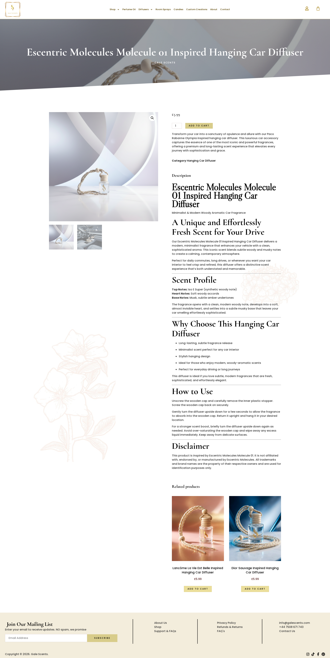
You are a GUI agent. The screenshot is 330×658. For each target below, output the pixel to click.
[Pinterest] (323, 654)
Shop (113, 9)
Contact (225, 9)
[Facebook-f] (318, 654)
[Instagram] (308, 654)
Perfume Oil (129, 9)
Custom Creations (196, 9)
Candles (178, 9)
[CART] (318, 8)
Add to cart (199, 125)
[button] (152, 118)
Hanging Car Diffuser (201, 161)
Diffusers (144, 9)
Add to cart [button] (198, 588)
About (213, 9)
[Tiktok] (313, 654)
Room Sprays (163, 9)
